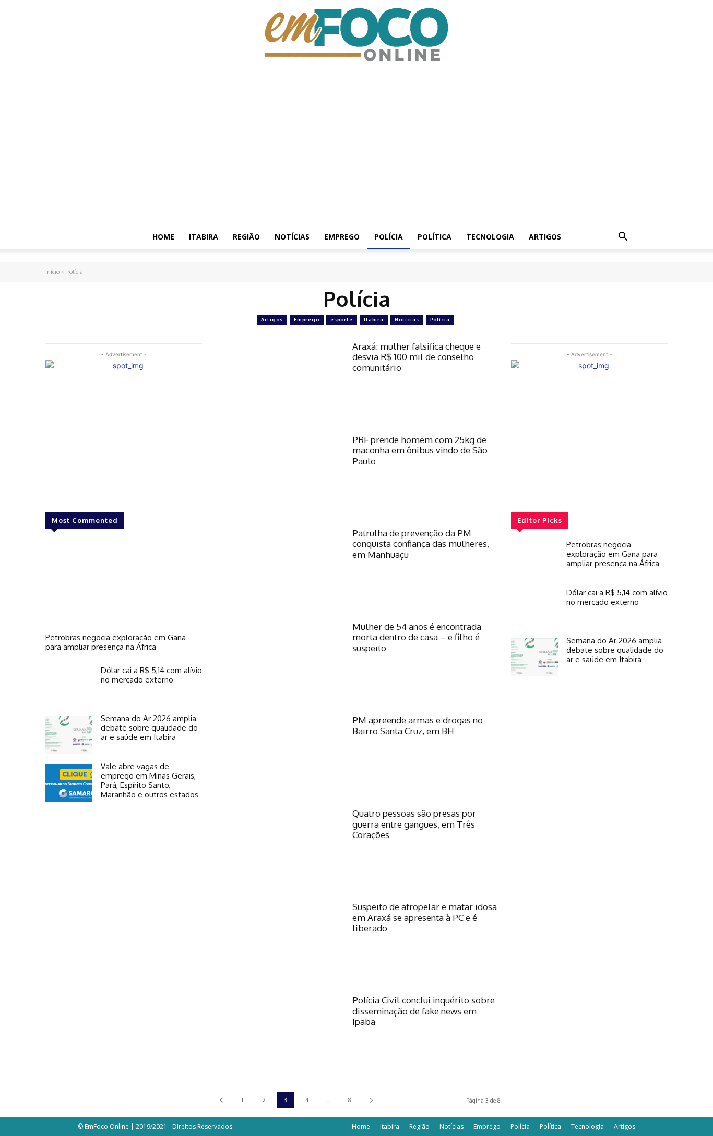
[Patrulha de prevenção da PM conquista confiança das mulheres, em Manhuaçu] (277, 569)
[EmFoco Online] (356, 34)
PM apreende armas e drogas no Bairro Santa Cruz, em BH (417, 725)
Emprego (342, 237)
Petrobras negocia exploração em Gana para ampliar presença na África (115, 642)
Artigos (545, 237)
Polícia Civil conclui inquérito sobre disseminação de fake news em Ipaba (423, 1011)
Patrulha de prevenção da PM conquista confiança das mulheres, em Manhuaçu (420, 544)
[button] (622, 238)
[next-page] (370, 1100)
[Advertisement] (356, 146)
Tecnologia (490, 237)
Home (163, 237)
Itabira (203, 237)
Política (434, 237)
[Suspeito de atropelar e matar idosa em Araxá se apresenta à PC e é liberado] (277, 943)
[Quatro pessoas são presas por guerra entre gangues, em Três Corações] (277, 849)
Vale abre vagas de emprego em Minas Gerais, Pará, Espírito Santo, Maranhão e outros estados (149, 780)
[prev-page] (221, 1100)
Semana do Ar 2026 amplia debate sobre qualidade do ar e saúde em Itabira (149, 727)
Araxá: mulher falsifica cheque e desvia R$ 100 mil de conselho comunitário (416, 357)
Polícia (388, 237)
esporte (341, 319)
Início (52, 272)
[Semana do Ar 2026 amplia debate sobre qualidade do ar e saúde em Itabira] (68, 735)
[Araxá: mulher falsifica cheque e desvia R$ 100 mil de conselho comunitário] (277, 382)
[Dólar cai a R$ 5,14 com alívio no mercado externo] (68, 686)
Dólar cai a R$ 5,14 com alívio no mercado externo (151, 675)
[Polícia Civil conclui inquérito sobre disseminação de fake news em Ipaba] (277, 1036)
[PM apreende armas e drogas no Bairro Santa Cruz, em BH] (277, 756)
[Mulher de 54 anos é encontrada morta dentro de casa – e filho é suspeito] (277, 662)
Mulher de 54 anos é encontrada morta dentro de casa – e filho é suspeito (416, 637)
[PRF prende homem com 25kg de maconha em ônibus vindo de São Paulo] (277, 476)
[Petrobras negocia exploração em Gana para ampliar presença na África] (123, 586)
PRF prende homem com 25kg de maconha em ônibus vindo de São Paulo (420, 450)
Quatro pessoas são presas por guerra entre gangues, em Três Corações (414, 824)
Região (246, 237)
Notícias (292, 237)
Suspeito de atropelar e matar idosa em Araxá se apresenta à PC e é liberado (424, 917)
